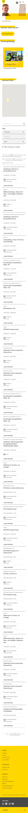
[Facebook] (13, 804)
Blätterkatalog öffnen (10, 68)
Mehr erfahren (8, 185)
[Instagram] (10, 804)
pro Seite (24, 155)
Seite (3, 159)
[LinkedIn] (6, 804)
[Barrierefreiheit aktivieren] (17, 3)
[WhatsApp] (3, 804)
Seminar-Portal (7, 33)
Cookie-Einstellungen (7, 788)
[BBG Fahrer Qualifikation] (3, 1)
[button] (8, 101)
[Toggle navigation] (20, 2)
